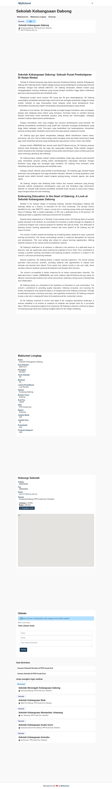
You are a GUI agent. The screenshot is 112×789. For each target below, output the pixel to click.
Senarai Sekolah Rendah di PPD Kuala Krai (35, 668)
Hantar (23, 650)
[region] (56, 51)
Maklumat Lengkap (38, 17)
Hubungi (52, 17)
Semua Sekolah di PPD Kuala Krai (31, 674)
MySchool (24, 3)
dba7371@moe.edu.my (28, 494)
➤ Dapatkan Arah (27, 508)
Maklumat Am (22, 17)
